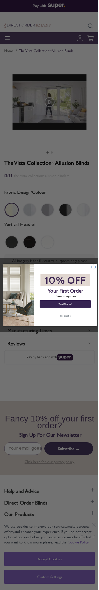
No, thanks (65, 315)
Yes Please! (65, 304)
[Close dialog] (93, 267)
